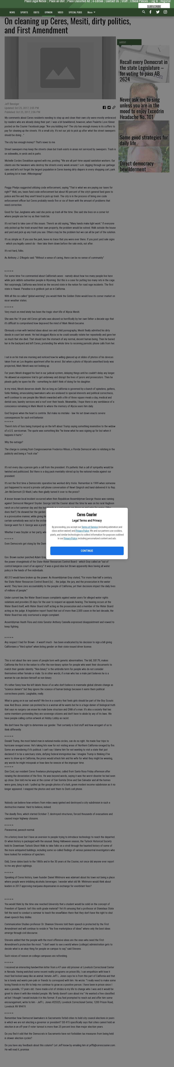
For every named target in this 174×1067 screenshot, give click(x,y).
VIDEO (60, 12)
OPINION (48, 12)
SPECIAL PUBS (75, 12)
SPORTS (24, 12)
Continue (87, 550)
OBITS (36, 12)
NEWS (12, 12)
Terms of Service (90, 527)
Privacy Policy (82, 530)
